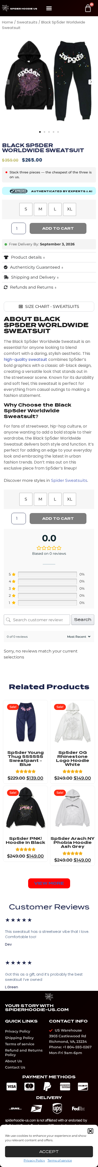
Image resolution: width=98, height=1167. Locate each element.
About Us (13, 1061)
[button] (90, 1131)
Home (7, 22)
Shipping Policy (19, 1038)
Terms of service (59, 1160)
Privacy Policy (34, 1160)
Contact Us (15, 1067)
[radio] (26, 209)
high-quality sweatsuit (25, 359)
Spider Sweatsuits (69, 480)
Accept (49, 1152)
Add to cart (58, 228)
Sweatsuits (27, 22)
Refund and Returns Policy (23, 1052)
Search (82, 619)
